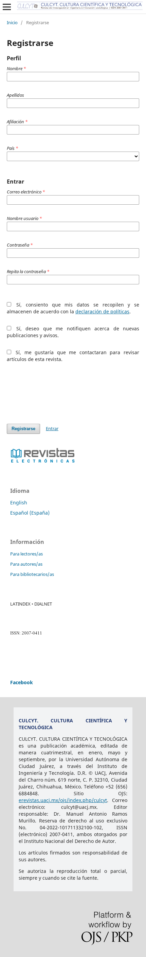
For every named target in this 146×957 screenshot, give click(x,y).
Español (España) (30, 512)
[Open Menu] (7, 7)
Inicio (12, 22)
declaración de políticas (102, 311)
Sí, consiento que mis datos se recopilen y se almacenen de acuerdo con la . (73, 308)
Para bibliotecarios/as (32, 574)
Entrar (52, 428)
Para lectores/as (26, 554)
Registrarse (23, 428)
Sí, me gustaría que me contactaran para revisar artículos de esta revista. (73, 355)
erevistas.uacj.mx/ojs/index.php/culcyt (63, 800)
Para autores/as (26, 564)
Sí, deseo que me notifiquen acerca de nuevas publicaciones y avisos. (73, 332)
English (18, 502)
